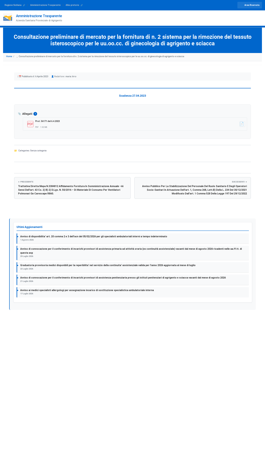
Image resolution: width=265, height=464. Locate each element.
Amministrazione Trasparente (45, 5)
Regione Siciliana (13, 5)
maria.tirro (70, 76)
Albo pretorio (73, 5)
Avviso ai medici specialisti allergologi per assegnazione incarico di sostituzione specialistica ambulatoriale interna (87, 290)
